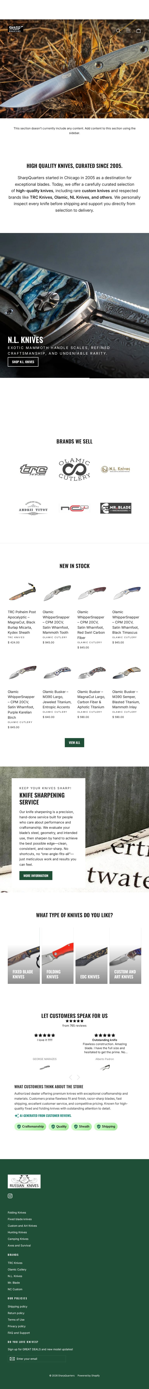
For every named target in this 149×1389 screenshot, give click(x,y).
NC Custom (15, 1289)
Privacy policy (17, 1326)
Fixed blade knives (20, 1219)
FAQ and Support (19, 1332)
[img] (74, 1021)
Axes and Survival (19, 1245)
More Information (35, 875)
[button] (71, 1077)
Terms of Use (16, 1319)
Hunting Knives (17, 1232)
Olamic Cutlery (17, 1269)
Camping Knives (18, 1238)
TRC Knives (15, 1262)
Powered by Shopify (89, 1375)
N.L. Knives (15, 1276)
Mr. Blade (14, 1282)
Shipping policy (17, 1306)
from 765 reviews (74, 1025)
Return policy (16, 1313)
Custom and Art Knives (22, 1225)
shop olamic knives (123, 361)
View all (74, 742)
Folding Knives (17, 1212)
